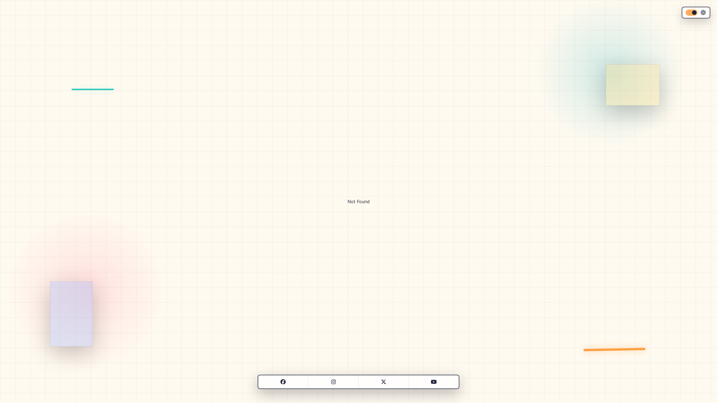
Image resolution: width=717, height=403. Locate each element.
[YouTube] (433, 382)
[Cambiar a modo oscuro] (696, 12)
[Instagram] (333, 382)
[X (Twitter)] (383, 382)
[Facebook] (283, 382)
